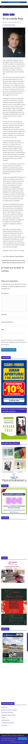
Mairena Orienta (5, 720)
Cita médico (4, 725)
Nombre (4, 314)
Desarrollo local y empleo (7, 722)
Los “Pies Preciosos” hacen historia (13, 256)
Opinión (12, 14)
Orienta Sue (4, 707)
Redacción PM (18, 22)
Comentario (5, 293)
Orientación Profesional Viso (8, 715)
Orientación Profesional (7, 712)
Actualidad (5, 14)
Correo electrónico (7, 322)
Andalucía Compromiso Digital (8, 710)
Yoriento (3, 717)
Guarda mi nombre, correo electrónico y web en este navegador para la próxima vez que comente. (14, 342)
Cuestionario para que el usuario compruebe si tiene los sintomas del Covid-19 (13, 261)
